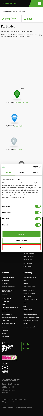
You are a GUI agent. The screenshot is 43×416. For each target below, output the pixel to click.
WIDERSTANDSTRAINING (8, 287)
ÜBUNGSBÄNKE (28, 260)
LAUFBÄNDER (5, 252)
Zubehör (5, 273)
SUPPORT (4, 295)
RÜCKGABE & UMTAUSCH (30, 314)
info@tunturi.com (8, 390)
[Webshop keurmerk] (21, 358)
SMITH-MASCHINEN (29, 253)
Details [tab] (21, 172)
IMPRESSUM (27, 324)
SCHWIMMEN (5, 336)
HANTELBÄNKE (28, 263)
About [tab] (35, 172)
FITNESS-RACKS (28, 266)
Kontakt (5, 393)
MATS (3, 304)
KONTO (26, 283)
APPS (25, 303)
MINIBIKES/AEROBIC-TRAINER (10, 307)
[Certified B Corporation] (21, 368)
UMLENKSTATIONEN (29, 256)
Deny (21, 247)
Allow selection (21, 241)
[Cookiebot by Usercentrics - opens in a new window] (32, 167)
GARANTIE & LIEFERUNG (30, 299)
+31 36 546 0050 (8, 387)
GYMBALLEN (5, 301)
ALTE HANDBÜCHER (29, 290)
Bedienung (28, 273)
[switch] (38, 212)
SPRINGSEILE (5, 320)
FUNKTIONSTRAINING (8, 277)
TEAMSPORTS (5, 330)
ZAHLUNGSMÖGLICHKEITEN (31, 317)
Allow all (21, 234)
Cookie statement (20, 407)
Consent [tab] (8, 172)
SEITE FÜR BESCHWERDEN (31, 320)
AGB (25, 306)
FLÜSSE (4, 333)
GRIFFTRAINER (6, 311)
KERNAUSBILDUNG (7, 314)
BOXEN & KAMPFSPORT (8, 324)
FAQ (25, 280)
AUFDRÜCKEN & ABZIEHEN (9, 317)
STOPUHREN (5, 280)
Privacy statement (7, 407)
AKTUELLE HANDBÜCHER (30, 287)
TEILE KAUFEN (27, 296)
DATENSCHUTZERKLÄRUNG (31, 327)
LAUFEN (4, 327)
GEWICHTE (5, 283)
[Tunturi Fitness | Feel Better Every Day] (10, 3)
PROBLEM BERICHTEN (29, 293)
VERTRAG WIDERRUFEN (30, 277)
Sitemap (29, 407)
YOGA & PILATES (6, 298)
